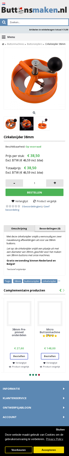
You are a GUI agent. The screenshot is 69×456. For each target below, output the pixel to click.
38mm (17, 281)
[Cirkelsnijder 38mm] (34, 79)
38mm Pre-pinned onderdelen (19, 332)
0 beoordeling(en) (32, 206)
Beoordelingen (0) (50, 228)
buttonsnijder (31, 281)
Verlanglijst (21, 201)
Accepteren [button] (49, 450)
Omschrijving (19, 228)
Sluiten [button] (60, 429)
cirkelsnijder (49, 281)
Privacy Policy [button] (54, 439)
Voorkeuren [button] (18, 450)
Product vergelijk (46, 201)
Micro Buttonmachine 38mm (50, 332)
